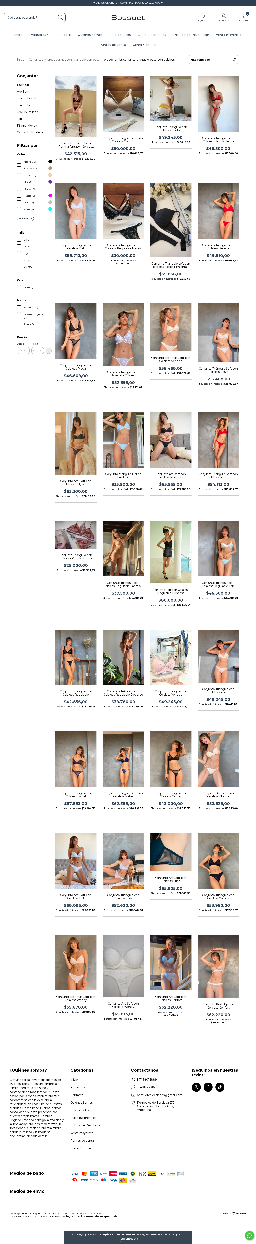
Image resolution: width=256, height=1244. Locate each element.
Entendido (128, 1239)
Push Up (23, 85)
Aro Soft (22, 91)
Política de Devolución (191, 35)
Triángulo (23, 105)
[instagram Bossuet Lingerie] (6, 3)
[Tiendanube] (233, 1213)
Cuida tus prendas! (152, 35)
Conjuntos (36, 59)
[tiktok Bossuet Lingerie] (17, 3)
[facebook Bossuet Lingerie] (12, 3)
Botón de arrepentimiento (104, 1216)
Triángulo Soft (26, 98)
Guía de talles (120, 35)
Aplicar (49, 351)
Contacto (63, 35)
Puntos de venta (113, 45)
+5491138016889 (148, 1087)
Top (19, 119)
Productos (38, 35)
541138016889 (147, 1079)
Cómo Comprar (145, 45)
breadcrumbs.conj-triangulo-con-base (73, 59)
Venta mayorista (229, 35)
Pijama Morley (27, 125)
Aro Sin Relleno (27, 112)
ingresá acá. (74, 1216)
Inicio (18, 35)
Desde (20, 343)
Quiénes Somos (90, 35)
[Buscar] (60, 17)
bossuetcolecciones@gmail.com (159, 1095)
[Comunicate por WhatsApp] (249, 1235)
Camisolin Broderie (30, 132)
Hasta (34, 343)
